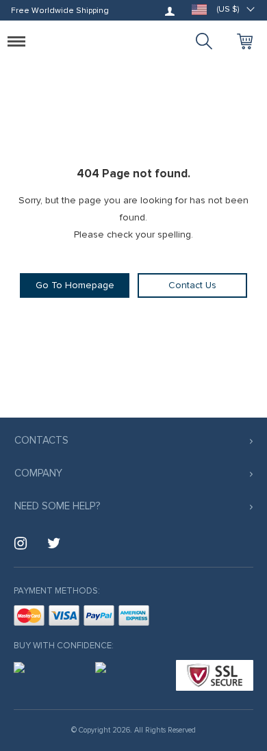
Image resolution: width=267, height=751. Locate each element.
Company (38, 473)
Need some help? (57, 506)
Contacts (41, 440)
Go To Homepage (75, 285)
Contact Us (192, 285)
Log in (170, 11)
